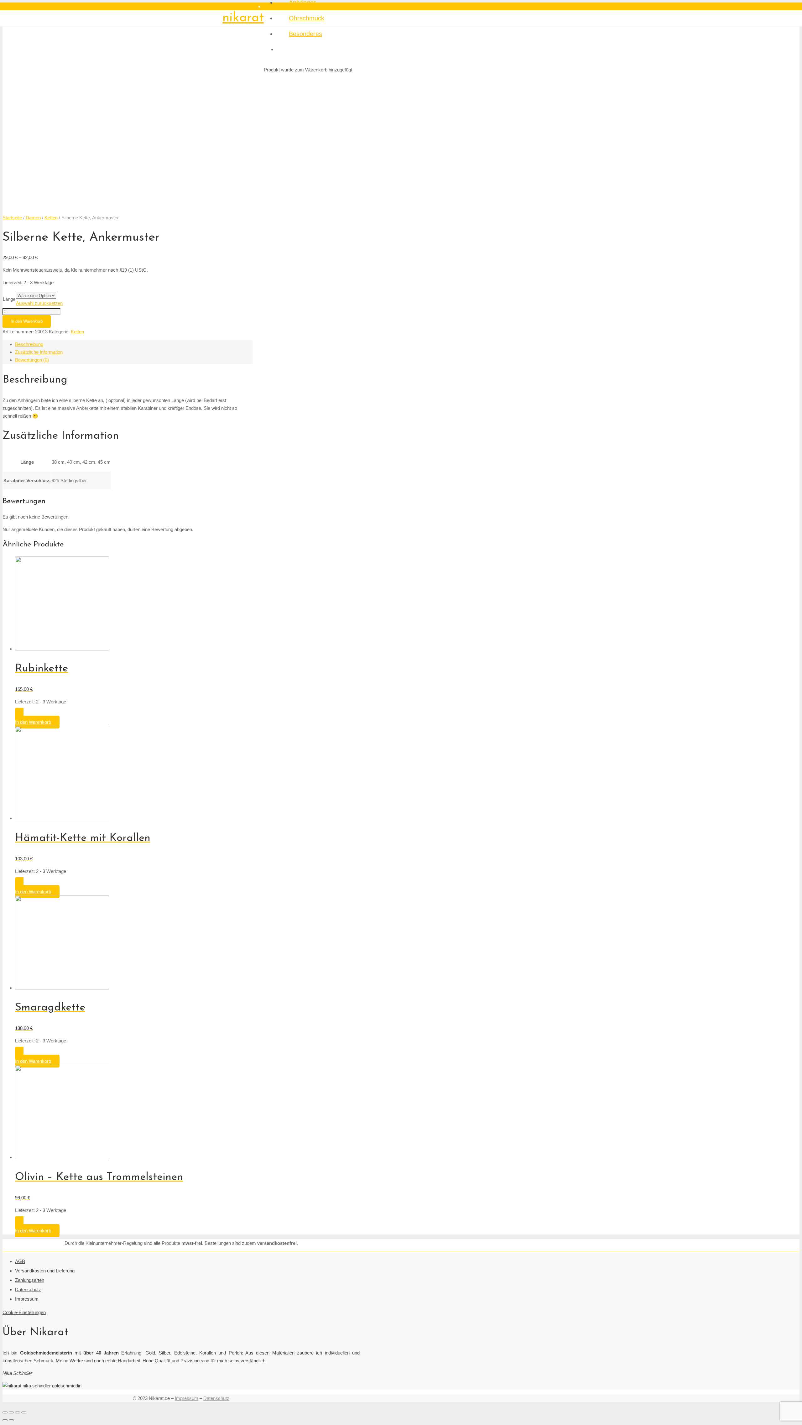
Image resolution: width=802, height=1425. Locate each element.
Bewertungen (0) (32, 360)
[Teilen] (11, 1412)
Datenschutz (28, 1289)
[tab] (134, 344)
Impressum (27, 1299)
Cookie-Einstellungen (24, 1312)
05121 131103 (236, 6)
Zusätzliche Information (39, 352)
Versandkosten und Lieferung (45, 1270)
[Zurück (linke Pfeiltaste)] (5, 1420)
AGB (20, 1261)
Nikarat (243, 18)
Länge (9, 299)
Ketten (51, 217)
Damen (33, 217)
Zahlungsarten (29, 1280)
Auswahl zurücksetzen (39, 303)
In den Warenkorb (27, 321)
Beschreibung (29, 344)
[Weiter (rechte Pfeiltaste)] (11, 1420)
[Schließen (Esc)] (5, 1412)
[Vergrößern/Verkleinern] (23, 1412)
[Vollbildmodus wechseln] (17, 1412)
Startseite (12, 217)
